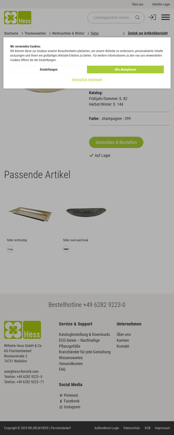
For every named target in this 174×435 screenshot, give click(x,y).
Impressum (95, 79)
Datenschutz (79, 79)
